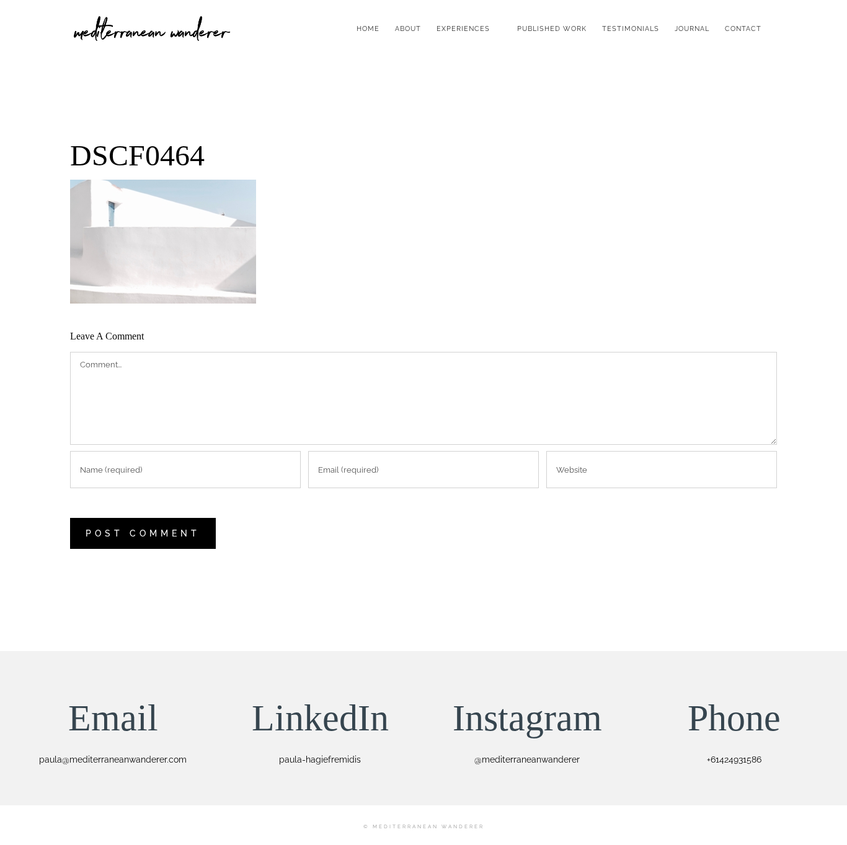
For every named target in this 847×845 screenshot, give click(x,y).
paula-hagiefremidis (320, 759)
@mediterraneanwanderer (527, 759)
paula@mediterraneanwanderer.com (113, 759)
